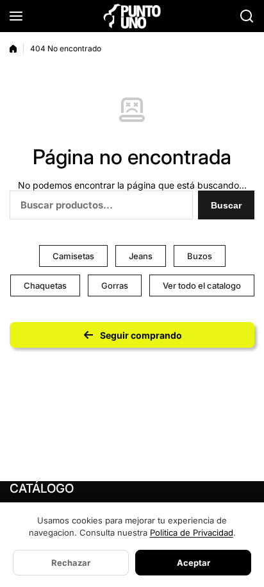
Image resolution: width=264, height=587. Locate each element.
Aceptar (193, 562)
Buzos (199, 256)
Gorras (114, 285)
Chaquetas (45, 285)
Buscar (226, 205)
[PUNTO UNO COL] (132, 15)
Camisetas (73, 256)
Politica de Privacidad (191, 532)
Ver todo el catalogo (202, 285)
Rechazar (70, 562)
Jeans (141, 256)
